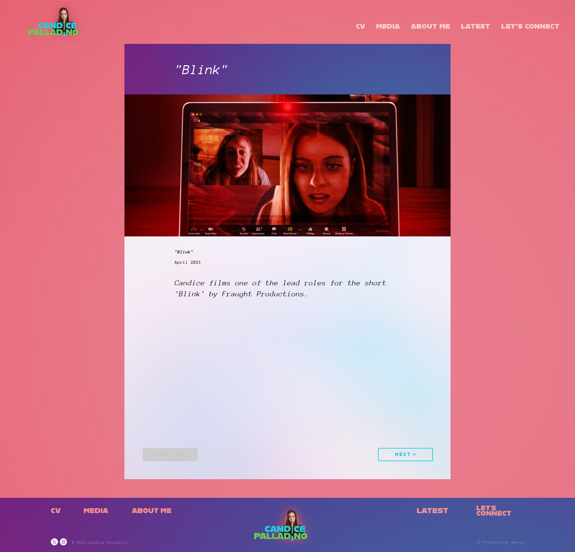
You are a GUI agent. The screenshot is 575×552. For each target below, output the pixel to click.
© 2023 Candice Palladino (100, 542)
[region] (59, 516)
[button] (360, 27)
